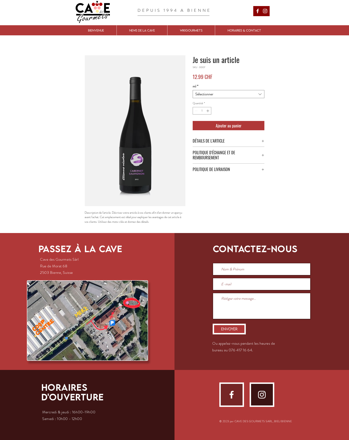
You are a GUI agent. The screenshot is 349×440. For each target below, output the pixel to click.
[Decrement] (195, 110)
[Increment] (208, 110)
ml (195, 86)
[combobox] (228, 94)
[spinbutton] (202, 110)
